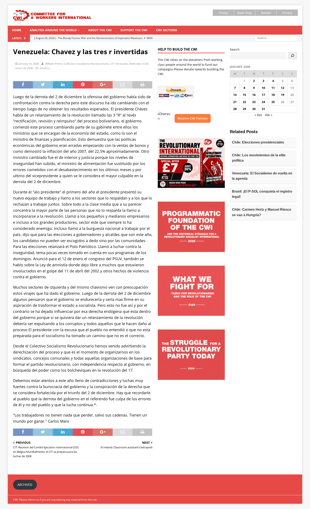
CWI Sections (166, 30)
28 (235, 109)
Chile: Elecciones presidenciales (258, 142)
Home (16, 30)
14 (235, 95)
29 (244, 109)
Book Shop (244, 13)
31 (263, 109)
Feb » (268, 115)
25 (273, 102)
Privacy (287, 13)
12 (282, 88)
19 (282, 95)
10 (263, 88)
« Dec (258, 115)
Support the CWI (133, 30)
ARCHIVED (25, 484)
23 (254, 102)
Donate (266, 13)
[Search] (292, 55)
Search (235, 49)
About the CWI (100, 30)
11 (273, 88)
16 (254, 95)
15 (244, 95)
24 (263, 102)
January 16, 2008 (29, 64)
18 (273, 95)
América (45, 68)
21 (235, 102)
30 (254, 109)
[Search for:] (276, 38)
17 (263, 95)
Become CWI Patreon (193, 118)
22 (244, 102)
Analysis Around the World (53, 30)
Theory (223, 13)
